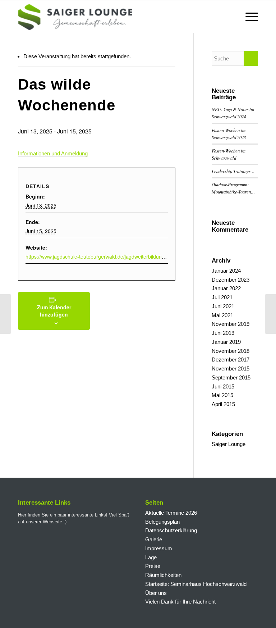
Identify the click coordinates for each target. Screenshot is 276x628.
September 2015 (231, 377)
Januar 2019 (226, 342)
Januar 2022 (226, 288)
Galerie (153, 539)
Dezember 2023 (230, 280)
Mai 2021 (222, 315)
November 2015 (230, 368)
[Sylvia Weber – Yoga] (5, 314)
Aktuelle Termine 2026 (171, 513)
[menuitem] (248, 16)
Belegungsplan (162, 522)
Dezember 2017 (230, 359)
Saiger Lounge (228, 444)
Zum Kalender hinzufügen (54, 311)
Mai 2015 (222, 395)
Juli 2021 (222, 297)
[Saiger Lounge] (75, 16)
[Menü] (248, 16)
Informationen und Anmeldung (53, 153)
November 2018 (230, 351)
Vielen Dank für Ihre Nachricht (180, 602)
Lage (151, 557)
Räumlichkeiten (163, 575)
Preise (152, 566)
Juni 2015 (223, 386)
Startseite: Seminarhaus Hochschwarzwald (196, 584)
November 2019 (230, 324)
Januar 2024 (226, 271)
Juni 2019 (223, 333)
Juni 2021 (223, 306)
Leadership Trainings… (233, 171)
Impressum (158, 548)
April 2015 (223, 404)
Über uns (156, 593)
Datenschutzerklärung (171, 530)
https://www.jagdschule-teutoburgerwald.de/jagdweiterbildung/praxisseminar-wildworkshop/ (128, 256)
